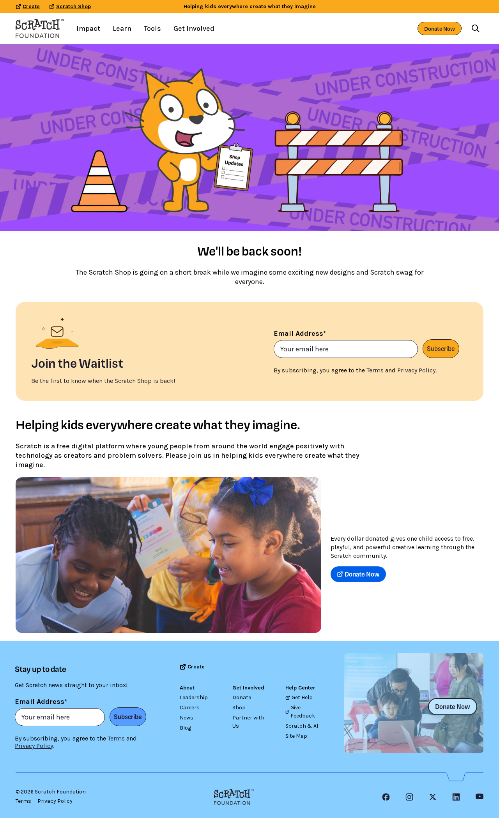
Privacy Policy (55, 801)
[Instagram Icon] (409, 797)
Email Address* (300, 333)
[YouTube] (479, 797)
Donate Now (439, 28)
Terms (23, 801)
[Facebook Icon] (386, 797)
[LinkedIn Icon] (456, 797)
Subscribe (441, 348)
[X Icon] (433, 797)
